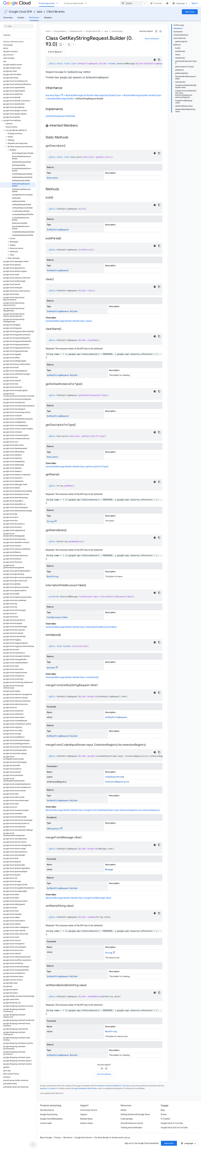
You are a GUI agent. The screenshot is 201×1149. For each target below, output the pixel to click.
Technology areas (46, 3)
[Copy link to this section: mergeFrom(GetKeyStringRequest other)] (100, 685)
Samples (48, 17)
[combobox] (133, 3)
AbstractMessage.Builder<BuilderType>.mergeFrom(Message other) (78, 898)
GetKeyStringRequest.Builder (62, 311)
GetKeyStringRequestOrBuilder (60, 116)
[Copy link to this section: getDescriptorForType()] (78, 425)
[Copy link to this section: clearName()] (64, 329)
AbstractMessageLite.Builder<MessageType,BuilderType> (93, 95)
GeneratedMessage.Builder (60, 98)
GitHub (123, 1110)
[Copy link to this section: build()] (56, 197)
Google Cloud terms (83, 1137)
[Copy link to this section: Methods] (62, 189)
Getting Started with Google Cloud (135, 1114)
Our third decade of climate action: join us (112, 1137)
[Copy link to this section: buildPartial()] (64, 238)
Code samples (127, 1119)
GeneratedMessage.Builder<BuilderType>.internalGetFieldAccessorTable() (81, 627)
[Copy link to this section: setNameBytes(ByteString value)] (89, 985)
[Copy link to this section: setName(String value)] (76, 906)
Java (39, 11)
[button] (18, 120)
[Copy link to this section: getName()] (62, 474)
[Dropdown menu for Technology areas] (58, 3)
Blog (163, 1110)
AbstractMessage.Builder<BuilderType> (143, 95)
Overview (7, 17)
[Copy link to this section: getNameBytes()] (69, 530)
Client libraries (56, 11)
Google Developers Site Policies (84, 1088)
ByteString (52, 576)
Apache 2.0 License (48, 1088)
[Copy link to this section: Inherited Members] (80, 125)
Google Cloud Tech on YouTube (174, 1127)
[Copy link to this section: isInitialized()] (63, 635)
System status (86, 1123)
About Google (46, 1137)
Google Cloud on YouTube (172, 1123)
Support (83, 1114)
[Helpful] (156, 31)
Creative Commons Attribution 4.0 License (114, 1086)
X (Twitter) (165, 1119)
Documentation (60, 31)
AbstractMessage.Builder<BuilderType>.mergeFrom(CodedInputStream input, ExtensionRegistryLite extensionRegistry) (103, 810)
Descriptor (52, 177)
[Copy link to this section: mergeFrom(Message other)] (84, 837)
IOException (53, 828)
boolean (51, 667)
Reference (34, 17)
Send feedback (152, 38)
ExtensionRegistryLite (117, 781)
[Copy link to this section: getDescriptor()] (68, 146)
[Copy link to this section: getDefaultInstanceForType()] (85, 384)
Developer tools (76, 31)
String (50, 521)
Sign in (195, 3)
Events (164, 1114)
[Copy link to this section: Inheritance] (65, 88)
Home (48, 31)
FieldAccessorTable (57, 617)
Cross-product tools (73, 3)
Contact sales (46, 1123)
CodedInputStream (114, 776)
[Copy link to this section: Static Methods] (72, 137)
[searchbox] (18, 26)
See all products (47, 1110)
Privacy (57, 1137)
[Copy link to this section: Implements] (66, 109)
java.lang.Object (53, 95)
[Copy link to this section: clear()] (56, 279)
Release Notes (86, 1119)
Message (109, 869)
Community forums (88, 1110)
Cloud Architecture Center (132, 1123)
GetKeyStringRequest (58, 229)
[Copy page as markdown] (69, 44)
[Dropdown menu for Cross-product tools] (86, 3)
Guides (20, 17)
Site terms (67, 1137)
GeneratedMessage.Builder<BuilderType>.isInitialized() (72, 677)
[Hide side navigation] (33, 1144)
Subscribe (169, 1143)
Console (157, 3)
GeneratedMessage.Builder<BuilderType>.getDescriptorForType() (77, 466)
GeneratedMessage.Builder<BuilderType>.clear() (69, 321)
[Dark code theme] (155, 60)
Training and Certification (131, 1127)
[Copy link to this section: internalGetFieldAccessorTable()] (89, 585)
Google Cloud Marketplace (51, 1119)
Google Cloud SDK (20, 11)
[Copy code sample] (159, 60)
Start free (189, 12)
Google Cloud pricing (49, 1114)
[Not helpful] (160, 31)
